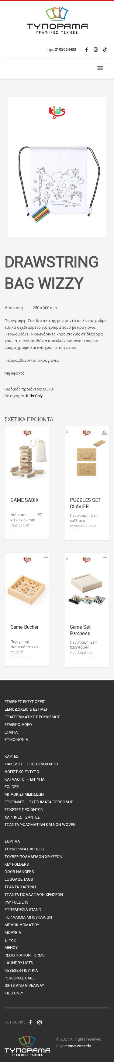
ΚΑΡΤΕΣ (12, 756)
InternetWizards (77, 1046)
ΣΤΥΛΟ (10, 940)
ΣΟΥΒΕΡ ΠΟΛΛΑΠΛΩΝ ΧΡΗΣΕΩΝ (33, 856)
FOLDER (12, 786)
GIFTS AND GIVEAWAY (24, 985)
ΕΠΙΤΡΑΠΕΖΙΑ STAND (23, 909)
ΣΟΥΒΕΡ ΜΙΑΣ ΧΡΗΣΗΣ (25, 849)
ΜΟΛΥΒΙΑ (13, 932)
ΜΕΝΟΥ (11, 947)
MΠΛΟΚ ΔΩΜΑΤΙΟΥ (22, 925)
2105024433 (65, 49)
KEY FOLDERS (17, 864)
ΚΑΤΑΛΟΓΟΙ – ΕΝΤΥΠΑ (25, 779)
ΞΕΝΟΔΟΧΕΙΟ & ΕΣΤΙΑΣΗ (27, 709)
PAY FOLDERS (17, 902)
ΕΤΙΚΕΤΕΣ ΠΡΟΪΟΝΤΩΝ (24, 809)
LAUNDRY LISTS (19, 962)
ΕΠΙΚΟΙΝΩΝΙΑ (16, 739)
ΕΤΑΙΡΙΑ (11, 732)
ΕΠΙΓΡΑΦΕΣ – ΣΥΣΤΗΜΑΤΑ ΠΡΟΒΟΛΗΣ (39, 802)
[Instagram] (95, 49)
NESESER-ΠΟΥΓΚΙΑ (21, 970)
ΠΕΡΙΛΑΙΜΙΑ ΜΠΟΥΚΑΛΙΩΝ (28, 917)
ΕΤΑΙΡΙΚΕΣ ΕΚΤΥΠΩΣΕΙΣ (25, 701)
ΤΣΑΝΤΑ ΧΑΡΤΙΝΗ (20, 887)
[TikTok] (104, 49)
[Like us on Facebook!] (30, 1022)
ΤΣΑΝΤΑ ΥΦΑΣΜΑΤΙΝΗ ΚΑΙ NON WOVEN (40, 824)
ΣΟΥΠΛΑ (12, 841)
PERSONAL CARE (20, 978)
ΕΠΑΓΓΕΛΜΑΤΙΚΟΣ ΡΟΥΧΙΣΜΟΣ (32, 717)
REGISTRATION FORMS (25, 955)
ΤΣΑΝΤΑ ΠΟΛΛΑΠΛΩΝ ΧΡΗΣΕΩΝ (34, 894)
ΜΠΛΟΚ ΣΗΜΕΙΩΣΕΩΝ (24, 794)
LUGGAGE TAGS (19, 879)
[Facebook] (86, 49)
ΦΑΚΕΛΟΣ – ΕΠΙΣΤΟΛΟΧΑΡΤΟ (31, 764)
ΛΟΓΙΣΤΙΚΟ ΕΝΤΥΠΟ (22, 771)
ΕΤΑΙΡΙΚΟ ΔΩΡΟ (18, 724)
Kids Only (34, 396)
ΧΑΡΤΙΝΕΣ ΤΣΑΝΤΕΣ (22, 817)
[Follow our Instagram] (39, 1022)
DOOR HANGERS (19, 871)
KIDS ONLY (14, 993)
